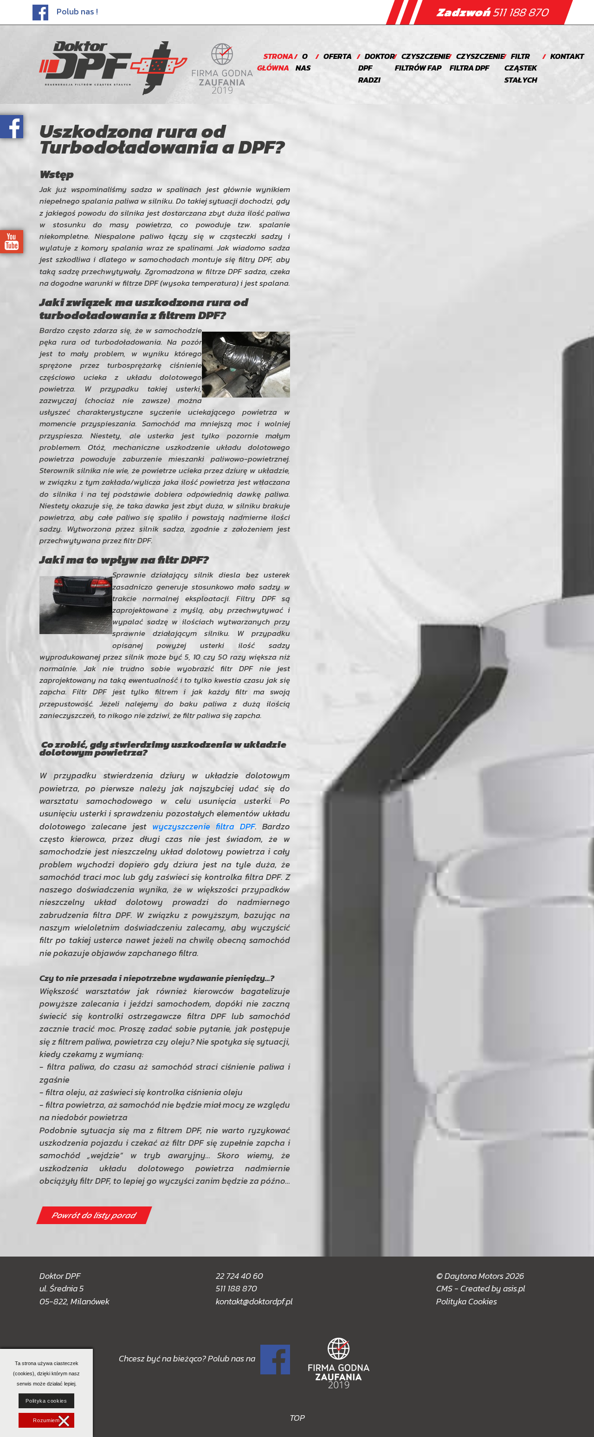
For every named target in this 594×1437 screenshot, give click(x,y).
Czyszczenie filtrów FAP (422, 62)
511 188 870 (493, 12)
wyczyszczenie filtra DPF (203, 826)
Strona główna (275, 62)
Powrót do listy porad (94, 1215)
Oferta (337, 56)
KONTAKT (567, 56)
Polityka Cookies (466, 1301)
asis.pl (514, 1288)
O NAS (303, 62)
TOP (297, 1417)
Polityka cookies (46, 1401)
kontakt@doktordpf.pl (254, 1301)
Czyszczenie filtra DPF (477, 62)
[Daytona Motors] (113, 68)
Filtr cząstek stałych (520, 68)
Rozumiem (46, 1420)
